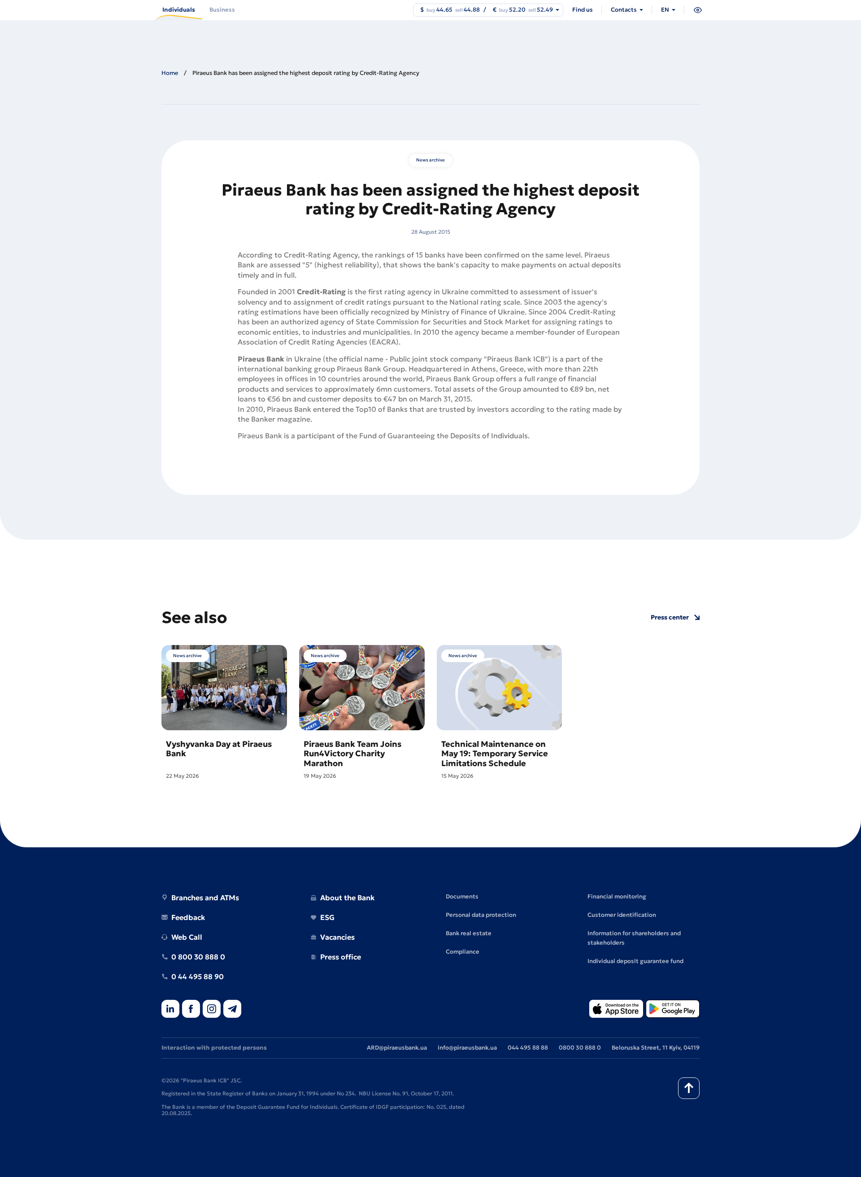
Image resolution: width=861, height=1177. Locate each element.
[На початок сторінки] (689, 1088)
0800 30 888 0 (580, 1047)
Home (169, 73)
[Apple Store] (616, 1009)
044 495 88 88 (528, 1047)
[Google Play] (673, 1009)
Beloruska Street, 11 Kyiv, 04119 (656, 1047)
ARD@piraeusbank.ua (397, 1047)
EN (665, 9)
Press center (670, 617)
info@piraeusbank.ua (467, 1047)
